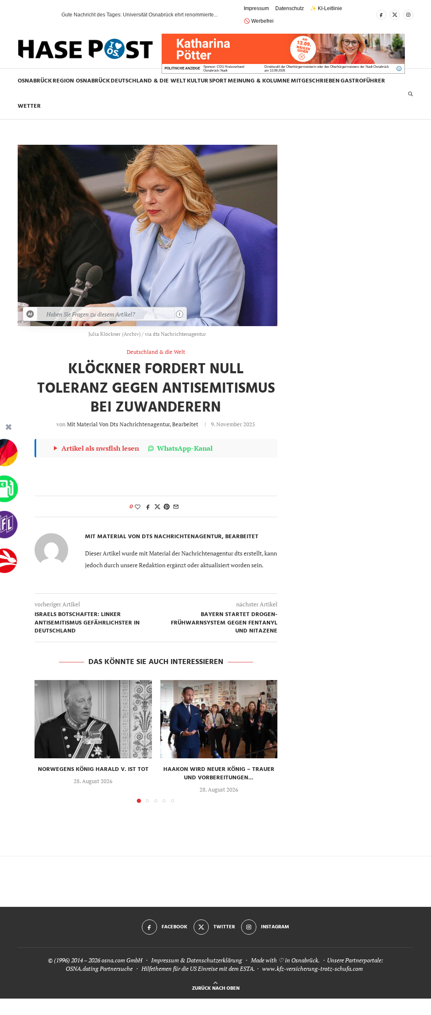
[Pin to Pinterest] (167, 506)
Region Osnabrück (81, 81)
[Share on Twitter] (157, 506)
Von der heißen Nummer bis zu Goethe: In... (111, 15)
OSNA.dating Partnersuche (99, 968)
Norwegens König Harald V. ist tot (93, 769)
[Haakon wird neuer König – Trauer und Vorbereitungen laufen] (219, 719)
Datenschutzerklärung (214, 960)
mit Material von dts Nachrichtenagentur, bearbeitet (132, 424)
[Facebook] (381, 15)
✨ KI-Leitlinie (326, 8)
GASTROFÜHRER (363, 81)
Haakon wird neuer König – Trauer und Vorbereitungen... (218, 774)
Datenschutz (289, 8)
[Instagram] (408, 15)
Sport (218, 81)
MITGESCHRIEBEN (315, 81)
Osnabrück (35, 81)
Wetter (29, 106)
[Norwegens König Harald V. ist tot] (93, 719)
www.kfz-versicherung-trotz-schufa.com (312, 968)
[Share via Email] (176, 506)
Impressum (256, 8)
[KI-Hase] (30, 314)
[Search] (410, 94)
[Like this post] (138, 506)
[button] (40, 14)
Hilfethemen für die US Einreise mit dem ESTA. (198, 968)
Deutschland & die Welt (148, 81)
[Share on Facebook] (148, 506)
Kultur (197, 81)
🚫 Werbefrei (259, 21)
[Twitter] (395, 15)
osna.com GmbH (121, 960)
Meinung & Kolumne (259, 81)
